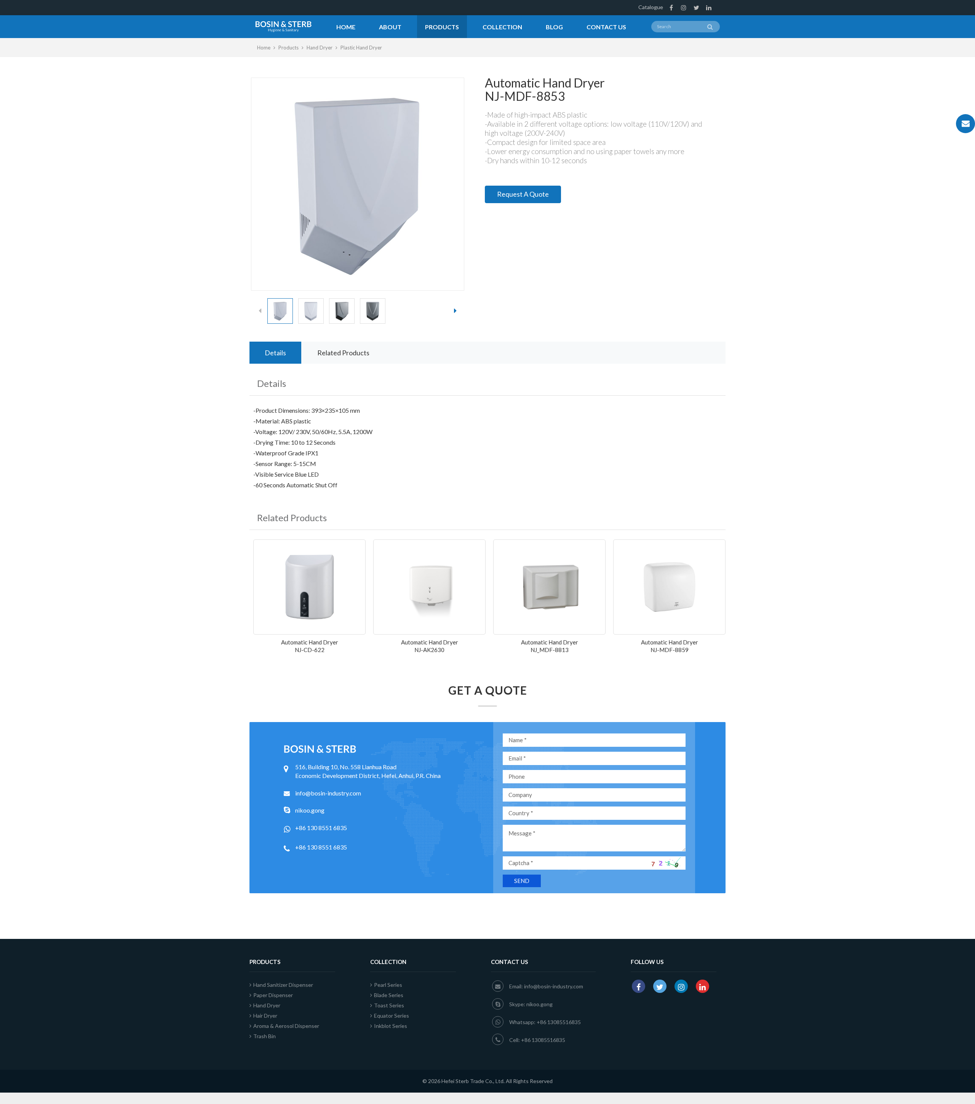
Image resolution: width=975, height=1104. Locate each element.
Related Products (343, 352)
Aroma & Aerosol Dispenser (286, 1026)
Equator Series (391, 1015)
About (390, 26)
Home (345, 26)
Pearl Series (388, 985)
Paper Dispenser (273, 995)
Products (442, 26)
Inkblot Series (390, 1026)
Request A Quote (523, 194)
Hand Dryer (319, 48)
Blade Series (388, 995)
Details (275, 352)
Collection (502, 26)
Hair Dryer (265, 1015)
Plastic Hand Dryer (361, 48)
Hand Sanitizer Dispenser (283, 985)
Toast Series (389, 1005)
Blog (554, 26)
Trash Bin (264, 1036)
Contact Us (606, 26)
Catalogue (650, 7)
